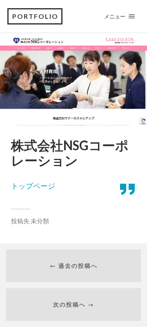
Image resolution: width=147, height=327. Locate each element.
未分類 (40, 221)
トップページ (33, 185)
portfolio (35, 16)
